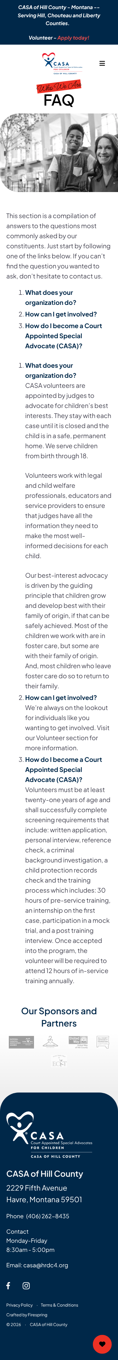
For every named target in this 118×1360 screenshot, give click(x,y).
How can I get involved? (61, 314)
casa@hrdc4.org (45, 1265)
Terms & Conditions (59, 1305)
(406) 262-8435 (47, 1216)
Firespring (38, 1314)
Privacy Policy (19, 1305)
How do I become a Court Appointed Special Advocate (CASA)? (63, 336)
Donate (102, 1344)
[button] (102, 63)
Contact (17, 1231)
